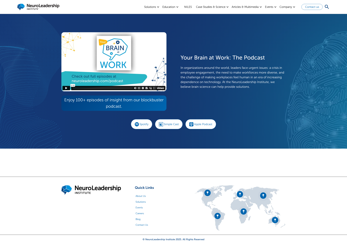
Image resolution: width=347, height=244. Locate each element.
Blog (138, 219)
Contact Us (142, 224)
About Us (141, 196)
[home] (38, 7)
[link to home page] (91, 189)
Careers (140, 213)
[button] (152, 7)
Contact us (312, 7)
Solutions (141, 201)
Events (139, 207)
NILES (188, 7)
